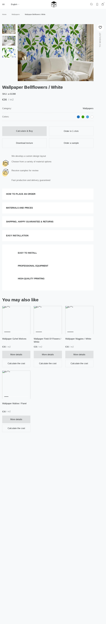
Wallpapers (88, 108)
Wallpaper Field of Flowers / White (47, 340)
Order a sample (71, 143)
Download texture (24, 143)
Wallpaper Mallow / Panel (14, 403)
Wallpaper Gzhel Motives (14, 339)
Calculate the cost (16, 363)
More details (16, 354)
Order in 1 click (71, 131)
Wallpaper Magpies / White (78, 339)
